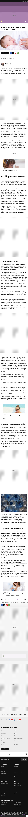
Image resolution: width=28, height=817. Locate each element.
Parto (15, 733)
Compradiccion (4, 795)
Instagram (15, 720)
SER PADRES (4, 4)
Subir (23, 759)
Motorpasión (16, 783)
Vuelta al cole (5, 21)
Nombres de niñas (22, 714)
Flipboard (15, 53)
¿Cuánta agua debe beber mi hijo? (10, 170)
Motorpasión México (18, 807)
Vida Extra (16, 768)
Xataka (2, 766)
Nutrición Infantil (10, 602)
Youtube (12, 720)
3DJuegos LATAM (17, 802)
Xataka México (4, 802)
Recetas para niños (5, 738)
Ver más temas (5, 748)
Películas (15, 21)
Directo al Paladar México (6, 807)
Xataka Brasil (3, 804)
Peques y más (17, 744)
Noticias (3, 730)
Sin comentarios (6, 52)
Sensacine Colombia (18, 806)
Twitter (13, 53)
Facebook (11, 53)
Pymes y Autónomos (18, 793)
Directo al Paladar (4, 783)
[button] (8, 64)
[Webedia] (25, 1)
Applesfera (3, 769)
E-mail (18, 53)
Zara (20, 21)
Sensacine (16, 774)
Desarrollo (16, 735)
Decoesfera (3, 793)
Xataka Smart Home (5, 771)
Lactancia (3, 733)
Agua (17, 602)
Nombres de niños (13, 714)
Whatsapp (24, 21)
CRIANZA (17, 4)
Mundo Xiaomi (4, 773)
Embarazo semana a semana (5, 741)
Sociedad (16, 740)
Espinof (15, 776)
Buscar (26, 754)
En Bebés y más (5, 168)
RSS (17, 720)
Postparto (3, 735)
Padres (2, 744)
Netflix (10, 21)
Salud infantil (17, 730)
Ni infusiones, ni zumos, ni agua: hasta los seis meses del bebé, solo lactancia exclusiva (13, 594)
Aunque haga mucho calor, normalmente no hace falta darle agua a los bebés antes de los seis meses (13, 417)
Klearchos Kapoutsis (17, 599)
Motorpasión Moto (17, 785)
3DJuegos (16, 766)
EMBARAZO (11, 4)
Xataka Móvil (3, 768)
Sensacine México (17, 804)
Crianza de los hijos (18, 738)
